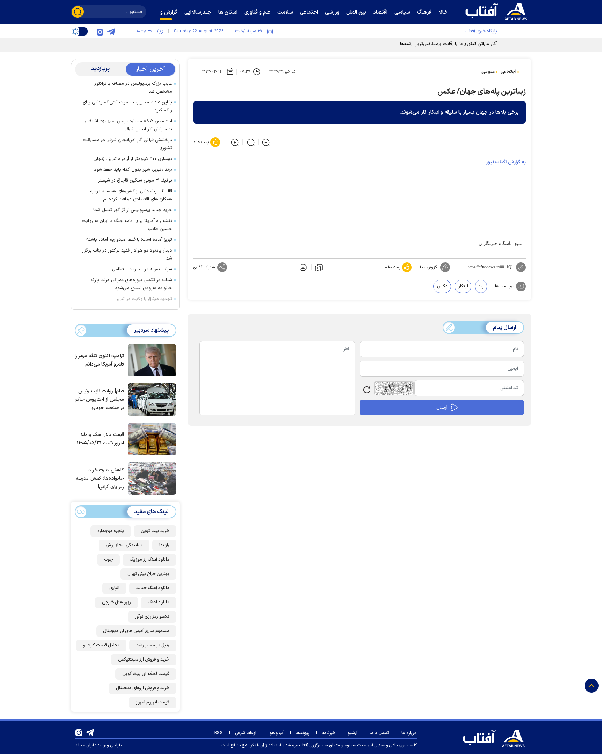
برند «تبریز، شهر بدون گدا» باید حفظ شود (133, 169)
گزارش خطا (428, 267)
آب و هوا (276, 733)
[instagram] (100, 31)
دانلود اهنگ (158, 602)
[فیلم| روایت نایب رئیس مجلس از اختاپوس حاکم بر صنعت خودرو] (150, 399)
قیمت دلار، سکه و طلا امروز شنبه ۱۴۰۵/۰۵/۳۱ (100, 439)
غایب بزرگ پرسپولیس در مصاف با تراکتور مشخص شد (133, 87)
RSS (218, 733)
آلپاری (114, 588)
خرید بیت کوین (155, 531)
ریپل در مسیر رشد (152, 645)
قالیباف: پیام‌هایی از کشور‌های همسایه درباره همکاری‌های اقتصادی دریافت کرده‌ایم (131, 195)
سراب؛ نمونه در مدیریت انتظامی (142, 269)
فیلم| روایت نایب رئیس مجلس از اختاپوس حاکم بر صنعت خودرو (99, 399)
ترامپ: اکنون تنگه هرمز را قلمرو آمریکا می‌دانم (99, 360)
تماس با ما (379, 733)
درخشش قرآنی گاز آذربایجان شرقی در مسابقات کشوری (127, 144)
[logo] (498, 11)
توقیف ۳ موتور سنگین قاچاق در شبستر (135, 180)
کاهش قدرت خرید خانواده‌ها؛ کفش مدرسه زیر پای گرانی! (100, 479)
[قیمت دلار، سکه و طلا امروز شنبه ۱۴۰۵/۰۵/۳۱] (150, 439)
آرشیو (352, 733)
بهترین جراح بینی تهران (148, 573)
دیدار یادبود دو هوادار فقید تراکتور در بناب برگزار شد (127, 254)
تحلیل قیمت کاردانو (101, 645)
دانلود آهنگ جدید (152, 588)
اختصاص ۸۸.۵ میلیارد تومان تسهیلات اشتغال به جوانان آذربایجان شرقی (128, 125)
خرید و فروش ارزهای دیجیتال (142, 688)
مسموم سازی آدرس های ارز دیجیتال (136, 631)
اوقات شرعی (245, 733)
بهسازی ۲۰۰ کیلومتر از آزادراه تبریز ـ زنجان (132, 158)
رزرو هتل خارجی (116, 602)
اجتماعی (508, 71)
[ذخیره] (319, 267)
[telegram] (111, 31)
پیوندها (303, 733)
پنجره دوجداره (110, 531)
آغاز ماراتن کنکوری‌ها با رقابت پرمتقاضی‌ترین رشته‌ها (448, 43)
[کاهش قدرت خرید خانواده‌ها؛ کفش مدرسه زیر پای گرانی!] (150, 478)
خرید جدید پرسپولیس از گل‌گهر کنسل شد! (132, 210)
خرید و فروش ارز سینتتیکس (143, 659)
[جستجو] (78, 12)
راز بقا (164, 545)
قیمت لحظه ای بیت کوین (145, 673)
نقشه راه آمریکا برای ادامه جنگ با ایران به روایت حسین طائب (127, 224)
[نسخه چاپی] (302, 267)
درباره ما (409, 733)
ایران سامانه (84, 745)
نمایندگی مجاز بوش (124, 545)
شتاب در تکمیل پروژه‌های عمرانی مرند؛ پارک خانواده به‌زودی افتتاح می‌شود (131, 284)
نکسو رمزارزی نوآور (152, 616)
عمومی (488, 71)
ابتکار (463, 286)
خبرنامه (328, 733)
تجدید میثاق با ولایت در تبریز (144, 298)
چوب (108, 559)
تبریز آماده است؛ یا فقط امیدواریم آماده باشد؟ (129, 239)
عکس (442, 286)
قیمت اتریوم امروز (152, 702)
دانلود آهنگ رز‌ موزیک (149, 559)
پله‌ (481, 286)
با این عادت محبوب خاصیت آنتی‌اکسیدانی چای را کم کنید (127, 106)
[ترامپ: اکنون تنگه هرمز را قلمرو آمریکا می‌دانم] (150, 359)
